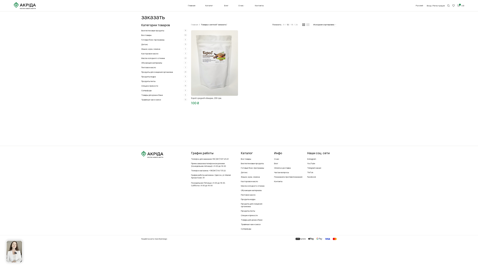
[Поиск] (448, 5)
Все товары (146, 35)
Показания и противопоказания (288, 177)
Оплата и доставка (282, 168)
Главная (194, 24)
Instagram (311, 159)
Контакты (278, 181)
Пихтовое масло (148, 67)
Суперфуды (146, 90)
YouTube (311, 163)
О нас (276, 159)
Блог (276, 163)
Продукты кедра (148, 76)
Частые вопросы (281, 172)
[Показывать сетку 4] (307, 24)
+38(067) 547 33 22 (217, 170)
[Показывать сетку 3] (303, 24)
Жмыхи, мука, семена (150, 49)
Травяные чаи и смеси (151, 99)
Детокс (144, 44)
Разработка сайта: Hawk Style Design (154, 239)
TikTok (310, 172)
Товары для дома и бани (152, 95)
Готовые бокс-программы (152, 39)
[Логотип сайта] (25, 5)
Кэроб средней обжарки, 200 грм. (206, 98)
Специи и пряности (149, 86)
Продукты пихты (148, 81)
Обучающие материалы (151, 63)
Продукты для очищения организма (157, 72)
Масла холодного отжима (153, 58)
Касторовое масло (149, 53)
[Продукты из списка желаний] (453, 5)
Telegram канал (314, 168)
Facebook (311, 177)
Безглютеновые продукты (152, 30)
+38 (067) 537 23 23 (220, 159)
